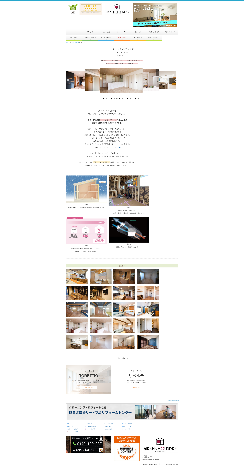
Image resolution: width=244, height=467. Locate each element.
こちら (118, 147)
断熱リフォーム (74, 37)
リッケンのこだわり (106, 32)
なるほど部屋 (138, 37)
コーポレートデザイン (154, 37)
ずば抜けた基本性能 (153, 32)
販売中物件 (138, 32)
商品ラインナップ (170, 32)
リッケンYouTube (122, 32)
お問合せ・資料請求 (90, 37)
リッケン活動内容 (106, 37)
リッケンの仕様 (122, 37)
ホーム (74, 32)
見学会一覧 (90, 32)
